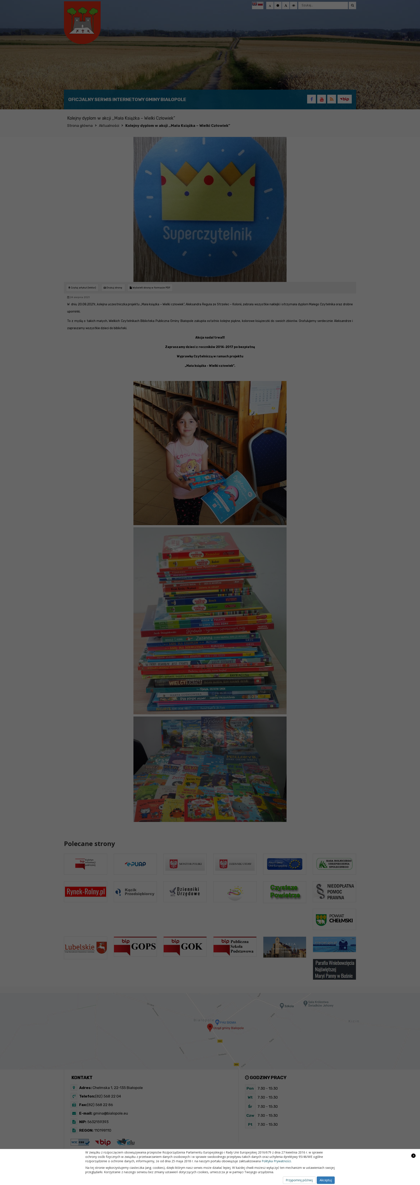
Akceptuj (326, 1180)
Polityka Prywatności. (277, 1161)
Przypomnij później (299, 1180)
